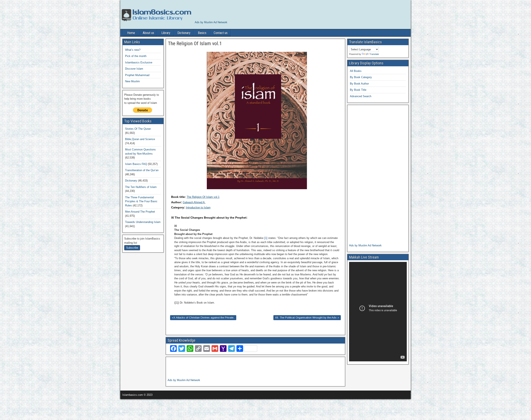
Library (165, 33)
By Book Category (361, 77)
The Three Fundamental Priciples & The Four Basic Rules (141, 201)
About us (148, 33)
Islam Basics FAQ (136, 164)
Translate (374, 54)
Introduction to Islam (198, 207)
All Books (356, 71)
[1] (265, 238)
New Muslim (132, 81)
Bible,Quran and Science (140, 139)
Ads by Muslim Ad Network (211, 22)
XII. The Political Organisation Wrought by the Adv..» (307, 317)
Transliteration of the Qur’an (141, 170)
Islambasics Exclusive (138, 62)
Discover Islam (134, 68)
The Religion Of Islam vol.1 (203, 197)
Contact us (221, 33)
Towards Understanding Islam (143, 222)
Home (131, 33)
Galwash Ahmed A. (194, 202)
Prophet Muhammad (137, 75)
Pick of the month (135, 56)
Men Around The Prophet (140, 211)
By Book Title (358, 89)
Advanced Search (360, 96)
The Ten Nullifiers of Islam (141, 187)
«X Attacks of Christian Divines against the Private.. (203, 317)
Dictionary (183, 33)
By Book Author (359, 83)
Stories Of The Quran (138, 128)
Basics (202, 33)
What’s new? (132, 49)
